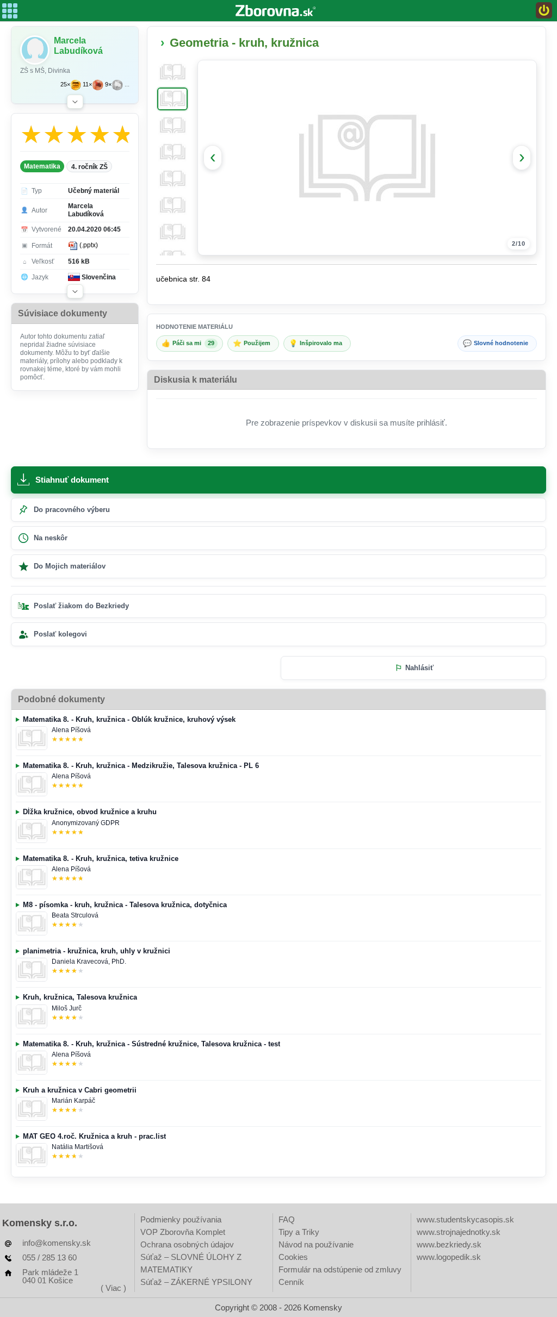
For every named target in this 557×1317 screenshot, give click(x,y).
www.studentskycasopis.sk (465, 1219)
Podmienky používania (180, 1219)
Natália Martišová (77, 1147)
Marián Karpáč (73, 1100)
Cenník (291, 1282)
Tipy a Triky (298, 1232)
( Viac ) (113, 1288)
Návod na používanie (316, 1244)
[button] (75, 102)
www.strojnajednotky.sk (458, 1232)
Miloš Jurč (67, 1008)
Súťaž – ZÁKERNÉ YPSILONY (196, 1282)
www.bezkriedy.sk (449, 1244)
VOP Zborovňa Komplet (182, 1232)
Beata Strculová (75, 915)
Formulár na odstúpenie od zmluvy (339, 1269)
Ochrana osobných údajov (187, 1244)
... (127, 85)
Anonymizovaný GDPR (86, 823)
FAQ (286, 1219)
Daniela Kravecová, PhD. (89, 961)
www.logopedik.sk (449, 1257)
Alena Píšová (71, 730)
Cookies (293, 1257)
